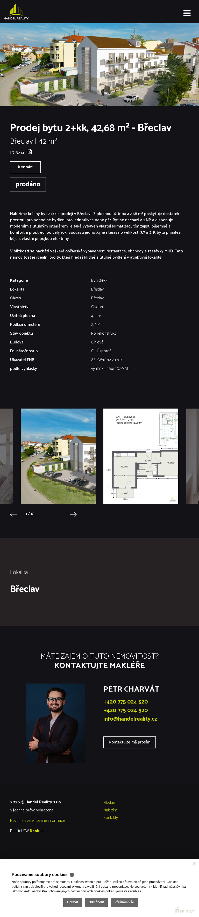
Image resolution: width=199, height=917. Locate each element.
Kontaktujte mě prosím (129, 742)
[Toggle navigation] (187, 13)
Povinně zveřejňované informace (37, 820)
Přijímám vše (124, 902)
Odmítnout (96, 902)
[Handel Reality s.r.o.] (30, 11)
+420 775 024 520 (125, 702)
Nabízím (110, 810)
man (38, 831)
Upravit (72, 902)
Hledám (109, 802)
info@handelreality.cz (130, 719)
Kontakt (25, 167)
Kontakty (110, 817)
